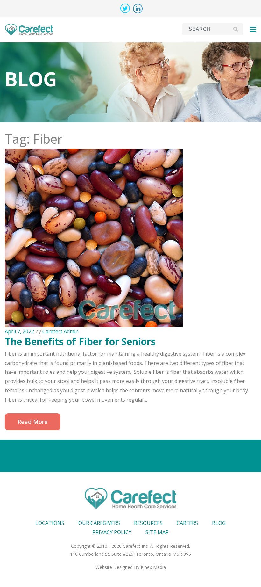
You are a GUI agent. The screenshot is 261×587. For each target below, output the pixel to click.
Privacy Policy (111, 532)
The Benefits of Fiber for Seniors (80, 341)
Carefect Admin (60, 331)
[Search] (235, 29)
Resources (148, 522)
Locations (49, 522)
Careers (187, 522)
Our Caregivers (99, 522)
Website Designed (114, 567)
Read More (33, 421)
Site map (157, 532)
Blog (219, 522)
